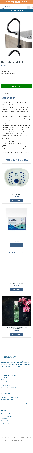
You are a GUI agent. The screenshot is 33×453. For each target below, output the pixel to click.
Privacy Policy (13, 440)
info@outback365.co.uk (8, 387)
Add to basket (16, 86)
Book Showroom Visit (16, 10)
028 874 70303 (6, 385)
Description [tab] (7, 93)
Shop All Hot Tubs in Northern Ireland (13, 414)
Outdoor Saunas (6, 421)
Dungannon (5, 377)
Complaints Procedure (23, 440)
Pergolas (4, 418)
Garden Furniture (6, 423)
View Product (16, 200)
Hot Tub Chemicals (7, 416)
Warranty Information (19, 439)
